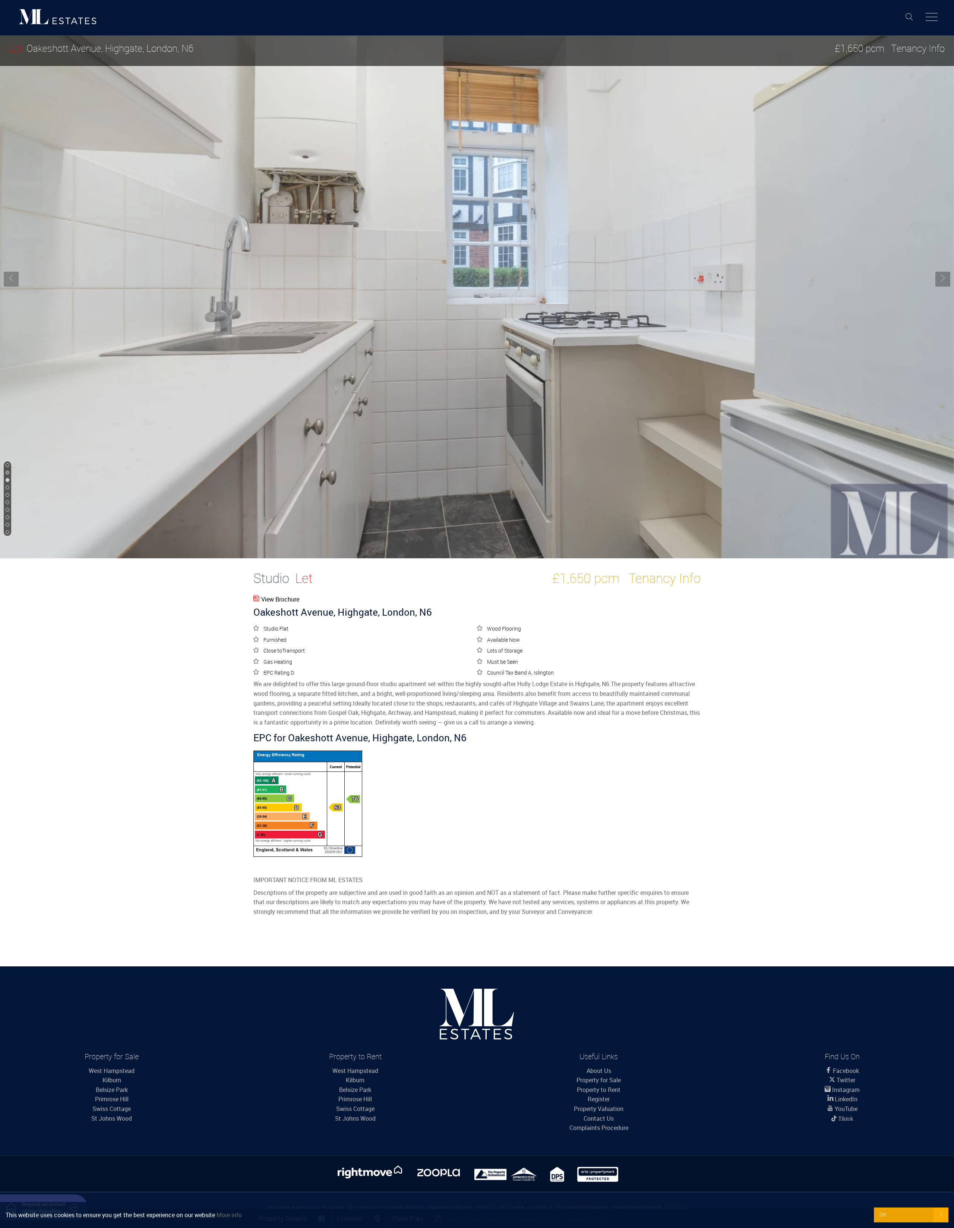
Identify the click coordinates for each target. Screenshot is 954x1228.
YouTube (845, 1109)
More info (229, 1215)
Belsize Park (112, 1090)
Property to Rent (598, 1090)
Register (599, 1099)
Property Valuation (598, 1109)
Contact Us (599, 1118)
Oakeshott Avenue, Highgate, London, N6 (101, 48)
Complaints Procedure (598, 1128)
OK (883, 1214)
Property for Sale (598, 1080)
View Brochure (280, 599)
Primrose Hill (112, 1099)
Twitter (845, 1080)
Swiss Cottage (111, 1109)
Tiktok (845, 1118)
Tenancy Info (918, 48)
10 (7, 532)
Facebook (845, 1071)
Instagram (845, 1090)
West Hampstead (112, 1071)
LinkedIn (845, 1099)
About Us (599, 1071)
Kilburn (111, 1080)
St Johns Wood (111, 1118)
